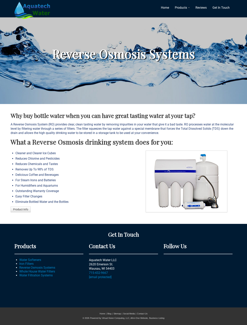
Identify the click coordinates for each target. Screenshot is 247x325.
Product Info (20, 209)
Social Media (129, 313)
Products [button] (181, 7)
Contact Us (142, 313)
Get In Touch (221, 7)
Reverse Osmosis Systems (37, 267)
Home (165, 7)
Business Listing (156, 318)
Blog (109, 313)
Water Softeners (30, 260)
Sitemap (117, 313)
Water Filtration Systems (36, 275)
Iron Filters (26, 264)
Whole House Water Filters (37, 271)
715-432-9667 (98, 273)
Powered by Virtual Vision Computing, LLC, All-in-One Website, (119, 318)
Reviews (201, 7)
